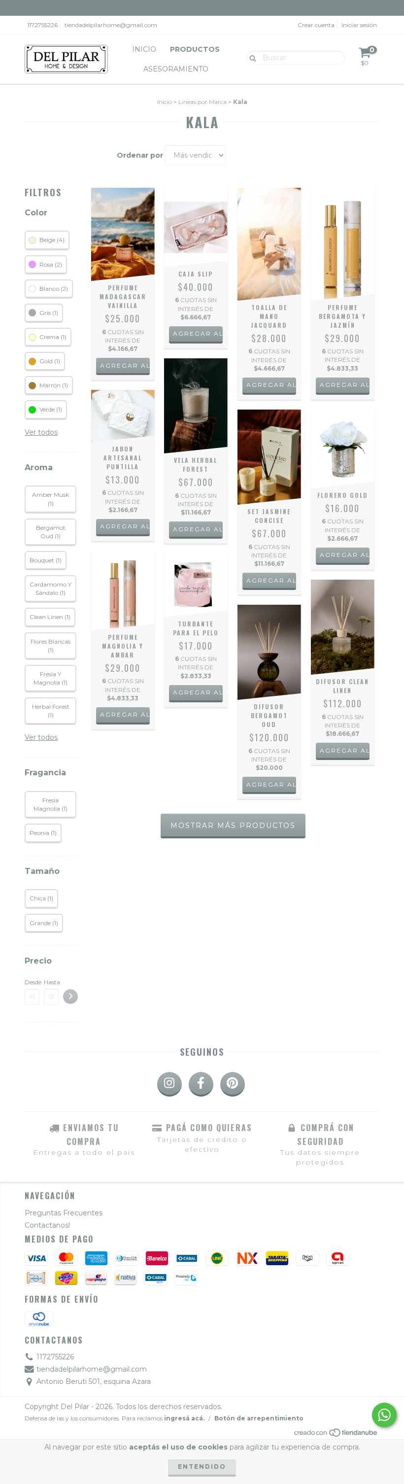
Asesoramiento (175, 69)
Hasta (51, 982)
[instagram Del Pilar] (169, 1084)
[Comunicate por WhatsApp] (384, 1415)
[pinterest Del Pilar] (232, 1084)
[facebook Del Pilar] (201, 1084)
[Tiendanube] (336, 1435)
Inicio (144, 49)
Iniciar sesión (359, 25)
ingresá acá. (184, 1418)
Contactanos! (47, 1225)
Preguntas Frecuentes (63, 1212)
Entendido (202, 1466)
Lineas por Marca (202, 101)
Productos (195, 49)
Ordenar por (140, 155)
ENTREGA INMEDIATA (202, 7)
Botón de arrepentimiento (258, 1418)
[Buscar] (250, 57)
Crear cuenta (316, 25)
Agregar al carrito (198, 333)
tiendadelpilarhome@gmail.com (111, 25)
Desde (32, 982)
